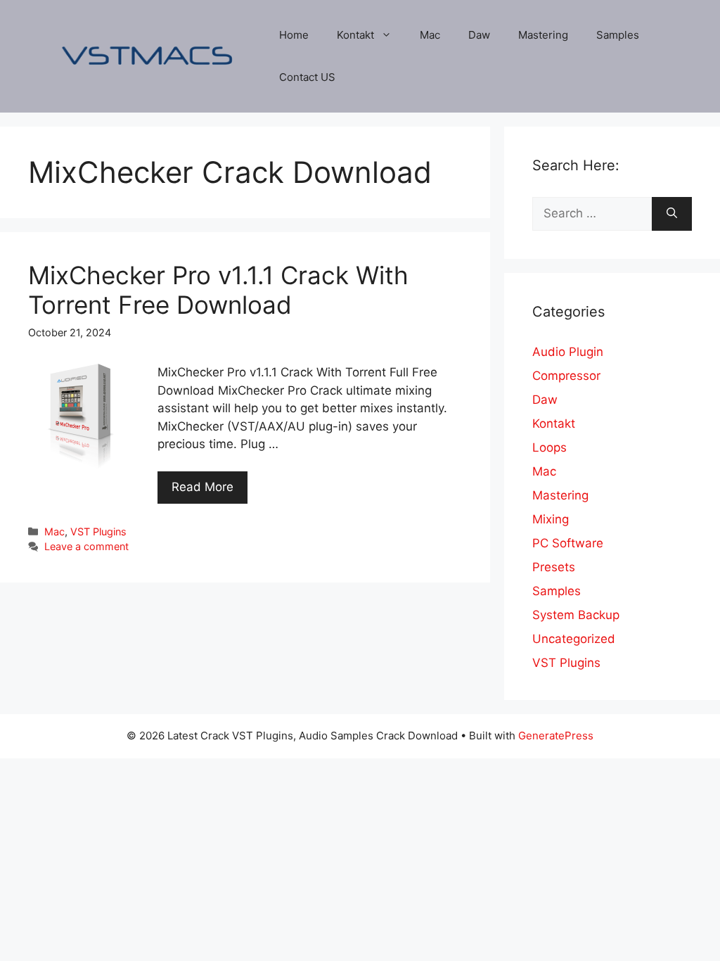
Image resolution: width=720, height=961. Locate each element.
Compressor (566, 376)
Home (294, 35)
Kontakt (355, 35)
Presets (553, 567)
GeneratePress (555, 735)
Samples (617, 35)
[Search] (672, 214)
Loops (549, 447)
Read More (202, 487)
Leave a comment (86, 546)
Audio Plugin (567, 352)
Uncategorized (573, 639)
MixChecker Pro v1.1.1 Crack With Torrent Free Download (218, 289)
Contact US (307, 77)
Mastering (543, 35)
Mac (430, 35)
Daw (479, 35)
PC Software (567, 543)
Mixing (550, 519)
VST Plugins (98, 531)
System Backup (575, 615)
